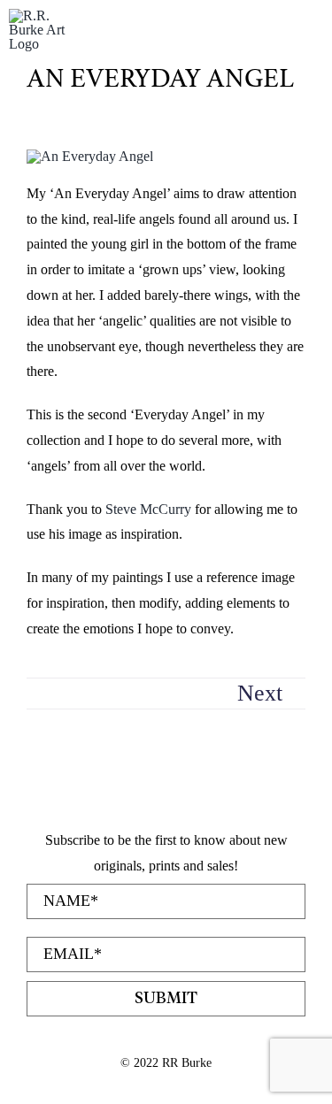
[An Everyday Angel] (90, 156)
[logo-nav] (44, 15)
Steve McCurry (148, 509)
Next (259, 693)
